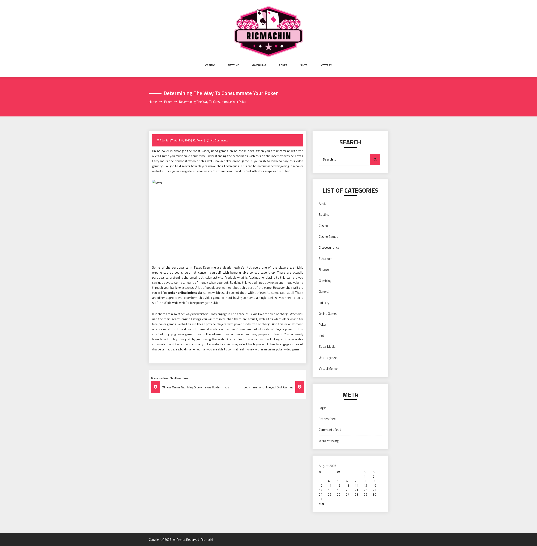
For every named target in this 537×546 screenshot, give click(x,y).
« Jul (322, 503)
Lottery (326, 65)
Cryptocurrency (329, 247)
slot (303, 65)
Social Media (327, 346)
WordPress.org (329, 440)
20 (347, 489)
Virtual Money (328, 368)
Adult (322, 203)
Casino (210, 65)
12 (338, 485)
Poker (283, 65)
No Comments (219, 140)
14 (356, 485)
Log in (322, 407)
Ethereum (325, 258)
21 (356, 489)
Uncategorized (328, 357)
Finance (324, 269)
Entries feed (327, 418)
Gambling (259, 65)
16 (374, 485)
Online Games (328, 313)
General (324, 291)
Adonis (164, 140)
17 (320, 489)
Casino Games (328, 236)
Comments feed (330, 429)
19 (338, 489)
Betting (234, 65)
